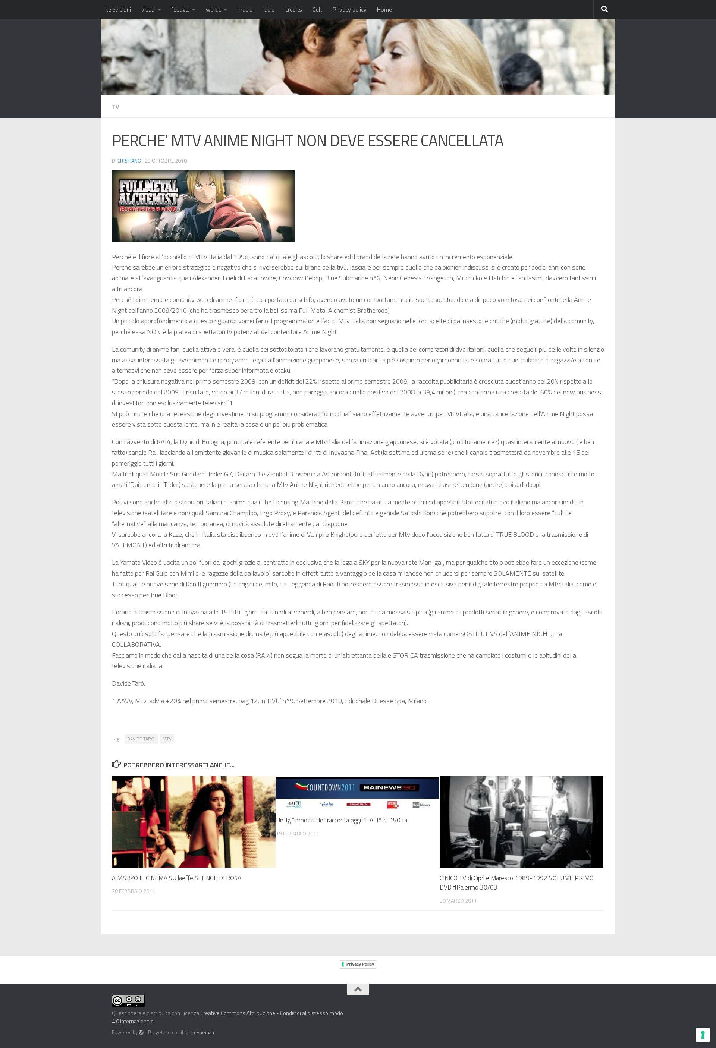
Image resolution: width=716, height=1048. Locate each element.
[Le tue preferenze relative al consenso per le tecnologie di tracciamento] (703, 1035)
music (245, 9)
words (214, 9)
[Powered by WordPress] (141, 1032)
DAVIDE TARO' (141, 738)
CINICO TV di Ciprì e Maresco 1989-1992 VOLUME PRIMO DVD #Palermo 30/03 (517, 883)
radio (269, 9)
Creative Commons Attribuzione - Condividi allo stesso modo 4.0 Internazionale (227, 1017)
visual (148, 9)
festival (181, 9)
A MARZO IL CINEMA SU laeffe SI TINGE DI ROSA (176, 878)
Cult (317, 9)
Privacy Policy (360, 964)
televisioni (118, 9)
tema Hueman (199, 1032)
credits (293, 9)
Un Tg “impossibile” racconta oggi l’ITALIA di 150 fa (341, 820)
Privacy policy (350, 9)
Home (384, 9)
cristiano (129, 160)
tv (115, 106)
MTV (167, 738)
